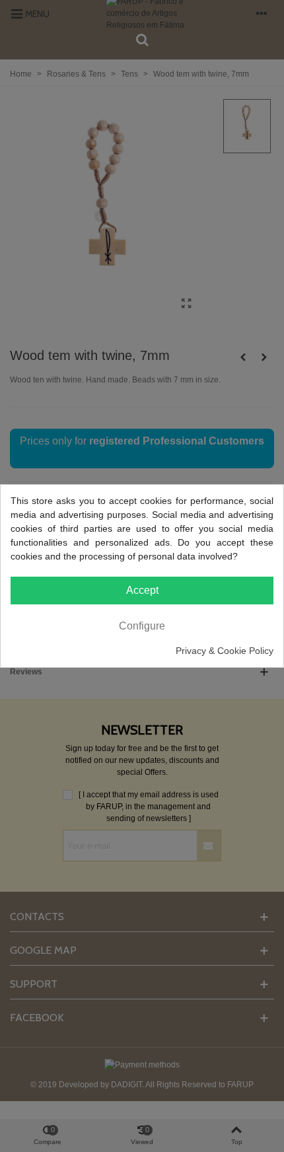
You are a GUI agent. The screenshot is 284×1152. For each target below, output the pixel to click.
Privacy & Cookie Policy (224, 650)
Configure (142, 625)
